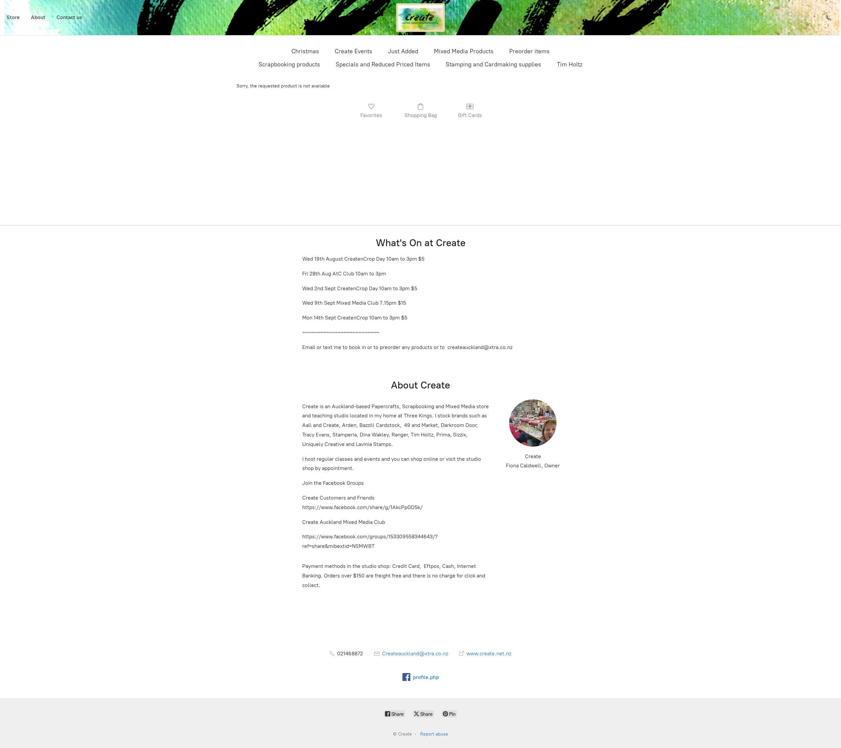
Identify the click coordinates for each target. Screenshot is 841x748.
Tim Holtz (569, 64)
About (38, 17)
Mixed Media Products (463, 51)
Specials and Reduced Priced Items (383, 64)
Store (13, 17)
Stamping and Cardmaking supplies (493, 64)
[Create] (420, 17)
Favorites (371, 115)
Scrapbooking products (289, 64)
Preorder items (529, 51)
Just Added (403, 51)
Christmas (305, 51)
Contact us (69, 17)
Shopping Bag (420, 115)
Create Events (353, 51)
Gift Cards (470, 115)
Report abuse (434, 734)
